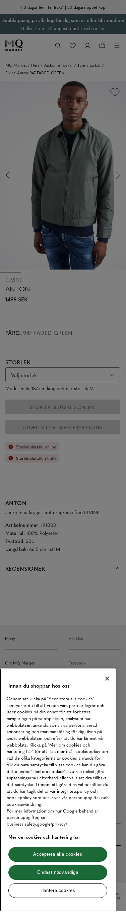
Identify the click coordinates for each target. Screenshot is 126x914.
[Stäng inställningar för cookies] (107, 678)
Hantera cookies (58, 890)
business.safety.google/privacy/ (37, 824)
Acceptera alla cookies (57, 854)
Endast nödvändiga (57, 872)
